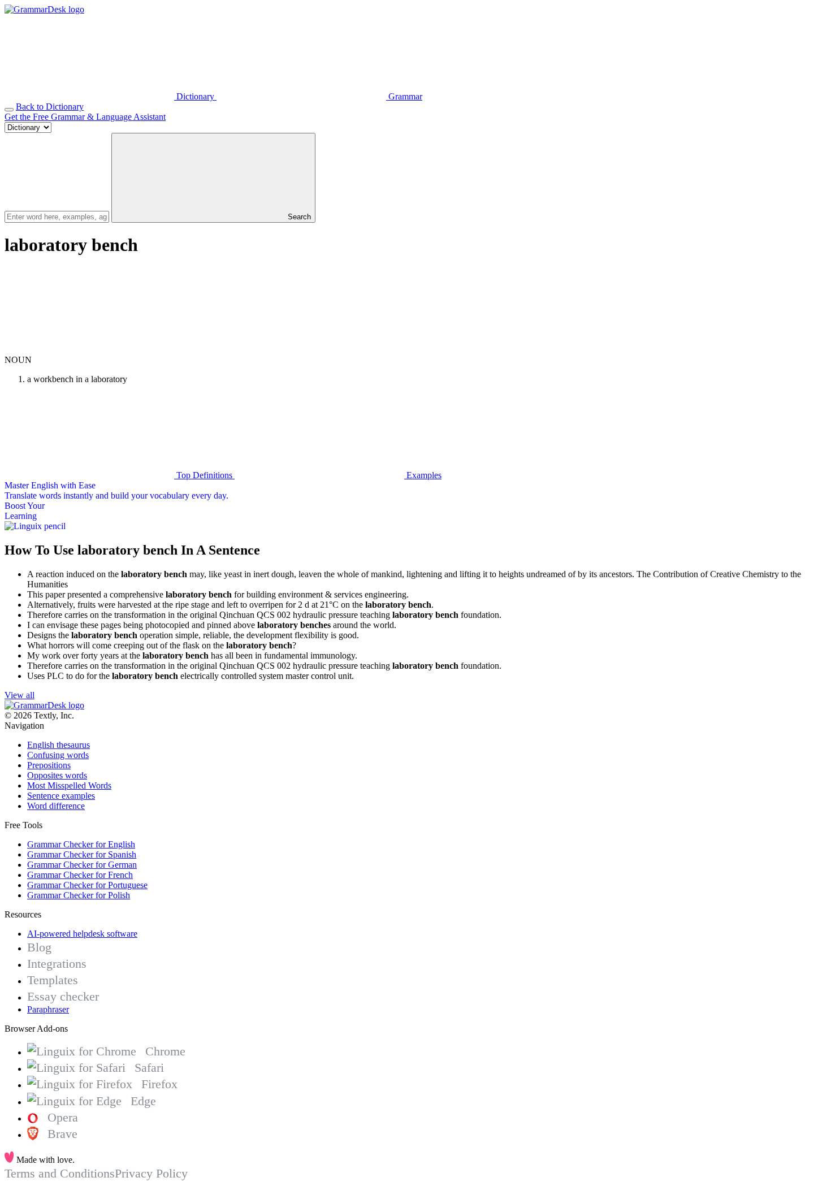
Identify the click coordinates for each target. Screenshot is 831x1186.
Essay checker (63, 996)
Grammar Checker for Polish (78, 895)
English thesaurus (58, 745)
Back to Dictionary (50, 106)
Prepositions (49, 765)
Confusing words (58, 755)
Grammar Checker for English (81, 844)
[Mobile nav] (9, 109)
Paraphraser (48, 1009)
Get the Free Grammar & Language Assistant (85, 117)
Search (298, 217)
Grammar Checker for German (82, 864)
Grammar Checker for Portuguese (87, 885)
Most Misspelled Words (69, 785)
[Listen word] (89, 349)
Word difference (56, 806)
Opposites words (57, 775)
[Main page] (44, 9)
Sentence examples (61, 795)
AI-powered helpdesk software (82, 933)
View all (19, 695)
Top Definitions (204, 475)
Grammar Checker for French (80, 875)
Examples (423, 475)
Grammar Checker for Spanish (81, 854)
